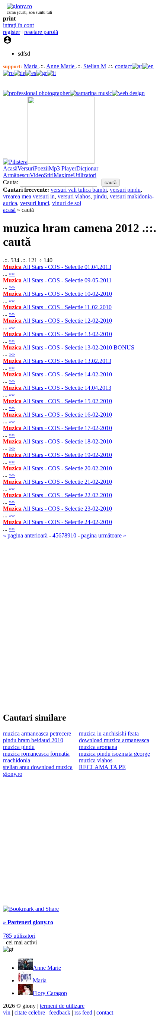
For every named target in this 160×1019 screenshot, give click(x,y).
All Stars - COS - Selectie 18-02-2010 (57, 441)
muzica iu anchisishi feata (109, 733)
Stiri (49, 175)
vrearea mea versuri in (29, 196)
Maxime (63, 175)
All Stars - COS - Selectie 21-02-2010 (57, 482)
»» (12, 273)
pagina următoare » (103, 535)
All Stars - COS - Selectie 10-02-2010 (57, 294)
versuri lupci (34, 203)
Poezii (41, 168)
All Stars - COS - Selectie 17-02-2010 (57, 428)
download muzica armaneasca (114, 740)
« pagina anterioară (25, 535)
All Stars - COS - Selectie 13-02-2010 (57, 334)
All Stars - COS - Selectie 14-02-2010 (57, 374)
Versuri (25, 168)
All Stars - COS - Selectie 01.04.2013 (57, 267)
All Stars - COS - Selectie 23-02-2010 (57, 508)
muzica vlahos (95, 760)
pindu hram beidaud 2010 (33, 740)
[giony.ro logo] (17, 6)
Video (37, 175)
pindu (100, 196)
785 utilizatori (19, 935)
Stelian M (94, 66)
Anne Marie (61, 66)
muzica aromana (98, 747)
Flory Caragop (50, 993)
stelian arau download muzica (38, 767)
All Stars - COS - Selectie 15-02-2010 (57, 401)
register (11, 32)
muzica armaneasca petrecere (37, 733)
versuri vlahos (74, 196)
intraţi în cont (18, 25)
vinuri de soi (66, 203)
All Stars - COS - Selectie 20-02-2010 (57, 468)
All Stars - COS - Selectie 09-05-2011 (57, 280)
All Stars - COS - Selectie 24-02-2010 (57, 522)
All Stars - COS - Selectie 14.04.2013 (57, 388)
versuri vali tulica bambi (79, 189)
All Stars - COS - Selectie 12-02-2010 (57, 320)
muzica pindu (19, 747)
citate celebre (30, 1012)
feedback (59, 1012)
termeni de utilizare (62, 1006)
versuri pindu (125, 189)
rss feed (83, 1012)
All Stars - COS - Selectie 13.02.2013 (57, 361)
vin (6, 1012)
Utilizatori (84, 175)
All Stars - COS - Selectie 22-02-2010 (57, 495)
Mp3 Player (62, 168)
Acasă (10, 168)
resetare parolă (41, 32)
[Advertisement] (80, 625)
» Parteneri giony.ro (28, 922)
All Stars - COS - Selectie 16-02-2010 (57, 414)
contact (123, 66)
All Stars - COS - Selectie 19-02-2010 (57, 455)
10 (73, 535)
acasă (9, 210)
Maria (31, 66)
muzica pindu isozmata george (114, 753)
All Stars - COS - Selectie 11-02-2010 (57, 307)
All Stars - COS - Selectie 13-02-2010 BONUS (68, 347)
